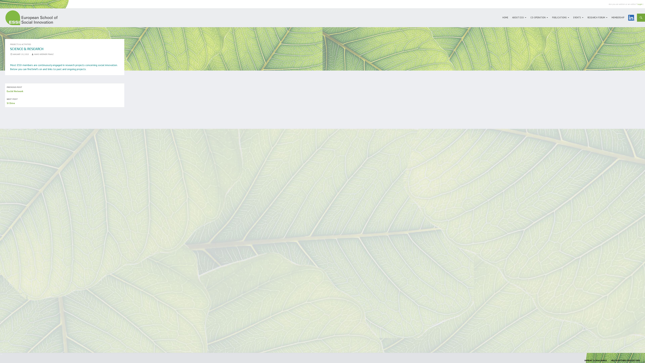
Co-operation (538, 17)
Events (577, 17)
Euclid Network (15, 89)
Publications (559, 17)
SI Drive (12, 101)
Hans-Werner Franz (44, 54)
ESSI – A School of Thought (33, 17)
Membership (618, 17)
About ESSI (518, 17)
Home (505, 17)
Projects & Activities (20, 44)
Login (639, 4)
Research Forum (596, 17)
